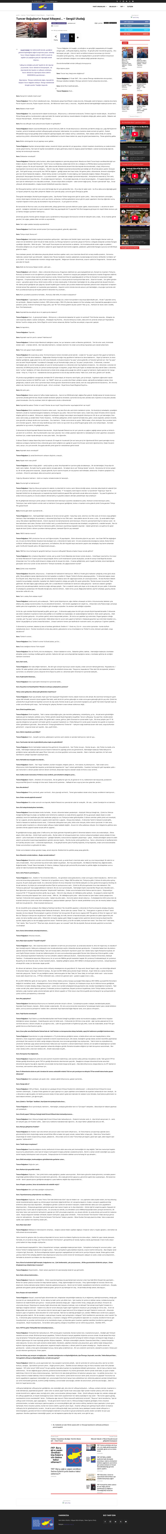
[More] (78, 37)
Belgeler (112, 6)
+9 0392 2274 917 (38, 1)
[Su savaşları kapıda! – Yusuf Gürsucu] (127, 77)
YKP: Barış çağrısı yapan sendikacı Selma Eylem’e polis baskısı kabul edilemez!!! (66, 1471)
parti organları (99, 6)
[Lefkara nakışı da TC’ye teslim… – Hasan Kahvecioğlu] (142, 99)
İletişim (130, 6)
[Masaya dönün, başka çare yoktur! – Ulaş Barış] (142, 77)
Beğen (147, 21)
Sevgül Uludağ (113, 23)
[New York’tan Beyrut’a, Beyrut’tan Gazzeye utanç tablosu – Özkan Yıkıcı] (127, 52)
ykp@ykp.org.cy (53, 1)
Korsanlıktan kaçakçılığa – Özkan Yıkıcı (126, 107)
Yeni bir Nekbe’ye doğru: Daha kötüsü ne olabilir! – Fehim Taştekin (141, 62)
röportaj (23, 15)
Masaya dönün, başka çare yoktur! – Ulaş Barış (141, 86)
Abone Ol (146, 34)
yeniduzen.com (71, 23)
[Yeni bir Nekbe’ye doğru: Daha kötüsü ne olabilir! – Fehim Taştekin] (142, 52)
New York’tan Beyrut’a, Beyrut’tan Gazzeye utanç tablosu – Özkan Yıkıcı (127, 62)
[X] (129, 1)
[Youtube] (132, 1)
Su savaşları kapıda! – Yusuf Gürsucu (126, 85)
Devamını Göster (134, 116)
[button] (117, 1)
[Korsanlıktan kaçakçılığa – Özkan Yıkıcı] (127, 99)
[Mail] (126, 1)
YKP (121, 6)
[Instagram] (123, 1)
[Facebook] (120, 1)
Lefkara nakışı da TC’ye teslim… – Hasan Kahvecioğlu (142, 108)
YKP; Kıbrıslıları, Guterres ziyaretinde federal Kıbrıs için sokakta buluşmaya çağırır (106, 1476)
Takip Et (146, 26)
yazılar (18, 15)
